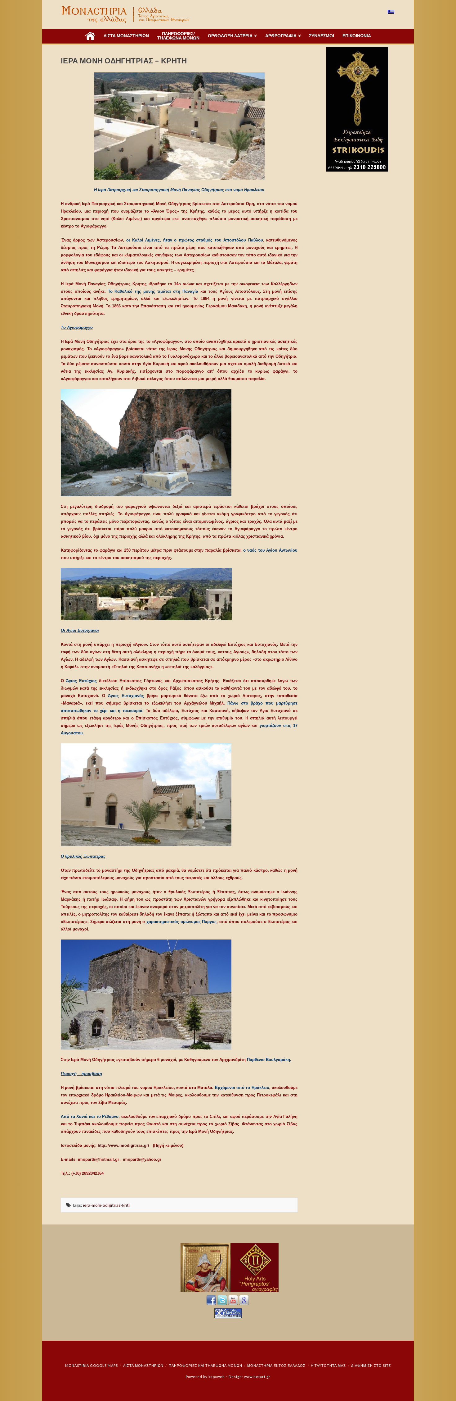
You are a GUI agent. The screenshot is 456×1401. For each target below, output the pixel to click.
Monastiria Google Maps (91, 1365)
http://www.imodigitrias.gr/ (124, 1145)
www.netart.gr (257, 1377)
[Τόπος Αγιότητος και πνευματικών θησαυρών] (126, 14)
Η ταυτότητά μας (328, 1365)
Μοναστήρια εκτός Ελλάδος (276, 1365)
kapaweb (216, 1377)
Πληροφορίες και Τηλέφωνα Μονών (205, 1365)
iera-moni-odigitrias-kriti (106, 1205)
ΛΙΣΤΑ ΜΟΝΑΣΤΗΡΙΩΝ (143, 1365)
